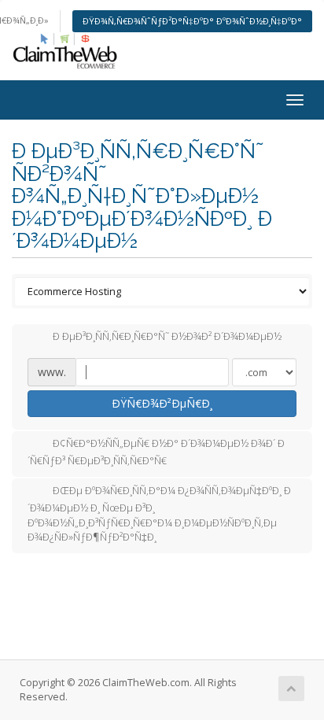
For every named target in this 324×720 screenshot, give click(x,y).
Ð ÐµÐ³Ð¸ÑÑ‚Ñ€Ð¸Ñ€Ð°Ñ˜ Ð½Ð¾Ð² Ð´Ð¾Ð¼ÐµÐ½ (167, 337)
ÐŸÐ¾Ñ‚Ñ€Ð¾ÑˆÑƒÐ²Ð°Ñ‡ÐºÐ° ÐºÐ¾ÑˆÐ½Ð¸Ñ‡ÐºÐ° (192, 21)
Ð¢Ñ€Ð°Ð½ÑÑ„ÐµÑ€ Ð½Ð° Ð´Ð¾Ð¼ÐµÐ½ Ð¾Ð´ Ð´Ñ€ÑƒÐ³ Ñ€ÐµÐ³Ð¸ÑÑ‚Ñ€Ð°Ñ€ (156, 452)
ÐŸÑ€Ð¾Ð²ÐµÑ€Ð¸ (162, 403)
